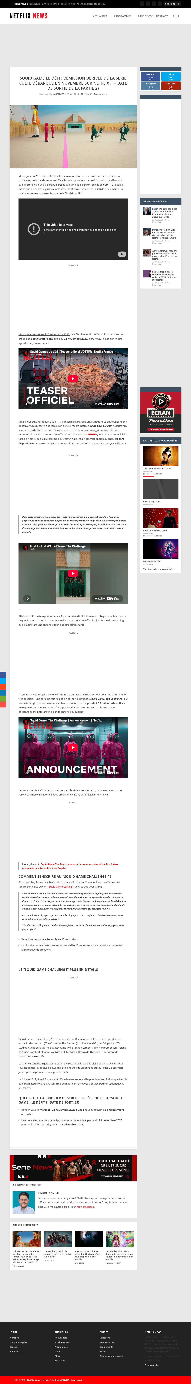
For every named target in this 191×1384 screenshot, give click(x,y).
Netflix (103, 1351)
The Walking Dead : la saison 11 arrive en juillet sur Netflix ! (57, 1254)
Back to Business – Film (155, 530)
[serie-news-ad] (73, 1179)
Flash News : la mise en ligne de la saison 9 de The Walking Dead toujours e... (67, 3)
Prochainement (62, 1342)
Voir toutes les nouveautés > (158, 569)
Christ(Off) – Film (151, 501)
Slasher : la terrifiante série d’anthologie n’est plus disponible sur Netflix (87, 1255)
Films (167, 220)
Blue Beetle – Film (152, 561)
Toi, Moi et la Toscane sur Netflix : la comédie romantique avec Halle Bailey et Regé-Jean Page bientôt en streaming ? (27, 1257)
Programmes (122, 16)
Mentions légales (18, 1342)
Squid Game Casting (60, 886)
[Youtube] (175, 1380)
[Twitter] (162, 1380)
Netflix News (33, 1380)
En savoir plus (152, 1365)
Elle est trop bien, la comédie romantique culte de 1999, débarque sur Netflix (164, 275)
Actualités (100, 16)
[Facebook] (155, 1380)
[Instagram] (169, 1380)
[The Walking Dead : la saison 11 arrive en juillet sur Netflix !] (58, 1239)
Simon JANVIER (56, 94)
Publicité (14, 1351)
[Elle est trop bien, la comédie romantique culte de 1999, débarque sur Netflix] (147, 273)
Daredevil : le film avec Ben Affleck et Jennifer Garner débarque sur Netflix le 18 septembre (164, 233)
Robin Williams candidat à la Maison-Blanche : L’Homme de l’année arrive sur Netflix (164, 212)
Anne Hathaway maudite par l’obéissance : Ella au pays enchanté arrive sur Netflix (165, 254)
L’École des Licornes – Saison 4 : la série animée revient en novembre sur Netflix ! (119, 1255)
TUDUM (92, 434)
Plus (176, 16)
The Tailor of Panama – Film (157, 468)
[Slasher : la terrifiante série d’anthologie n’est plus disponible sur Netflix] (89, 1239)
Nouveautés (87, 94)
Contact (14, 1346)
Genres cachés (107, 1342)
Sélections (105, 1337)
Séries (58, 1351)
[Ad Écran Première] (160, 432)
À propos (14, 1337)
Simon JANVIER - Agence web (68, 1380)
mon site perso (85, 1206)
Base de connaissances (153, 16)
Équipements (106, 1346)
